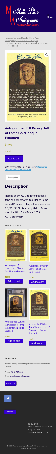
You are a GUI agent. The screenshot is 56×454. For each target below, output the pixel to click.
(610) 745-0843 (17, 372)
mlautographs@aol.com (20, 376)
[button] (46, 54)
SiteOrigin (32, 448)
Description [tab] (13, 177)
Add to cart (14, 158)
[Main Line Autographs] (22, 15)
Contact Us (10, 383)
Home (7, 38)
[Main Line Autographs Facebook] (7, 398)
